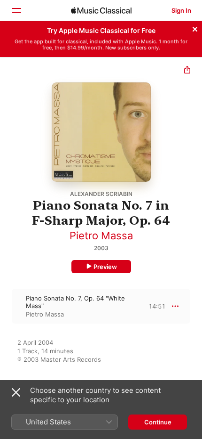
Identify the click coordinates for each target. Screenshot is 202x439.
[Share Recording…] (187, 70)
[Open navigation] (16, 10)
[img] (101, 10)
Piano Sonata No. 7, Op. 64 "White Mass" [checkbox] (75, 301)
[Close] (195, 28)
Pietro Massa (101, 235)
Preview (105, 266)
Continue (157, 422)
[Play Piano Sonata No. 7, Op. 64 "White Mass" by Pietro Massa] (6, 306)
